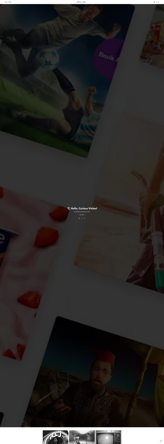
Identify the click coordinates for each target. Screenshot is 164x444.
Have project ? (82, 214)
